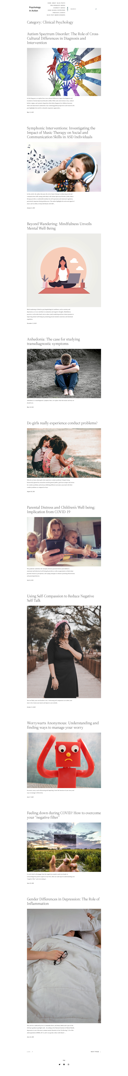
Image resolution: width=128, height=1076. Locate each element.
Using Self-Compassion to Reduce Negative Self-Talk (60, 598)
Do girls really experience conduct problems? (62, 423)
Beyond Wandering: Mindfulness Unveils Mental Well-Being (59, 226)
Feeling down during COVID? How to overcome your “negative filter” (64, 815)
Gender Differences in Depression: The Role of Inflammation (63, 901)
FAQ (64, 1060)
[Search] (96, 9)
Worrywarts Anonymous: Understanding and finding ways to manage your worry (63, 725)
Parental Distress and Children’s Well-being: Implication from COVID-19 (61, 509)
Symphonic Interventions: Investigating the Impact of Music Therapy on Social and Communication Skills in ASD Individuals (61, 132)
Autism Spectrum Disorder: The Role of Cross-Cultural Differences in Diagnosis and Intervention (63, 38)
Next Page (96, 1051)
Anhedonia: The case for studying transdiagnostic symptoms (53, 341)
